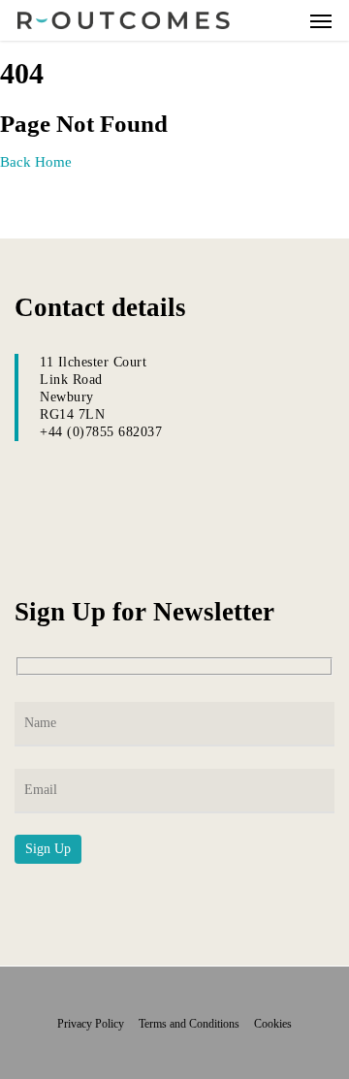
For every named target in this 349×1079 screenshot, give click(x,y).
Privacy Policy (96, 1024)
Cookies (273, 1024)
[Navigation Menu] (321, 20)
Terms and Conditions (195, 1024)
